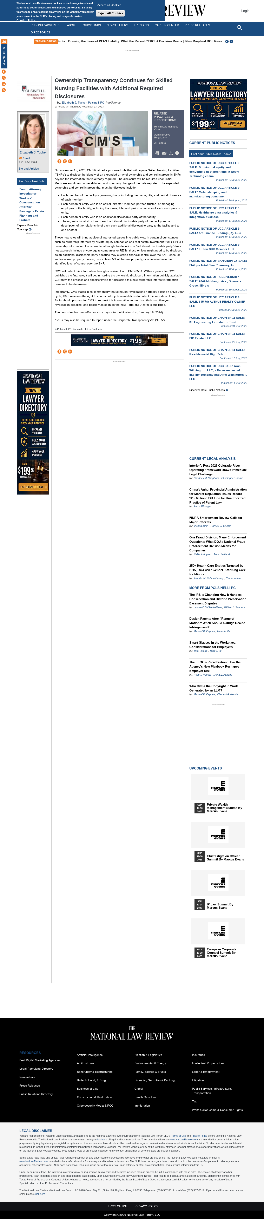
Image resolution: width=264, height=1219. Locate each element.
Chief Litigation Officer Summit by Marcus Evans (225, 857)
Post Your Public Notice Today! (211, 154)
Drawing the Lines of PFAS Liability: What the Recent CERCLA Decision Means (117, 41)
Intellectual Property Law (208, 1063)
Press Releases (29, 1085)
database (102, 1139)
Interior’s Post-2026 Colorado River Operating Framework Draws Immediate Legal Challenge (218, 470)
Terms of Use (178, 1135)
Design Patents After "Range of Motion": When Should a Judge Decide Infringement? (217, 623)
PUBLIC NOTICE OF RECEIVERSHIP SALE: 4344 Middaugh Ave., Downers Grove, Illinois (215, 281)
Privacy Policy (199, 1135)
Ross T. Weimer (202, 674)
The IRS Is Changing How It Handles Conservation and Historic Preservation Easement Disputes (217, 599)
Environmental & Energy (150, 1063)
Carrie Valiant (233, 578)
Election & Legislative (148, 1054)
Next (232, 41)
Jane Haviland (221, 554)
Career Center (167, 25)
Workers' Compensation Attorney (29, 202)
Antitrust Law (85, 1063)
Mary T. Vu (216, 650)
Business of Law (87, 1088)
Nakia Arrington (202, 554)
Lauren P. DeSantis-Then (208, 607)
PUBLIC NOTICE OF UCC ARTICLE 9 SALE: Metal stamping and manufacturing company (214, 192)
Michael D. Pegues (204, 631)
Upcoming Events (205, 768)
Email (26, 158)
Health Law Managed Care (166, 128)
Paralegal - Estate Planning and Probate (31, 216)
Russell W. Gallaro (221, 526)
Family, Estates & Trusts (150, 1071)
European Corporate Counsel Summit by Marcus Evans (221, 953)
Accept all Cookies (109, 5)
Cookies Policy (25, 20)
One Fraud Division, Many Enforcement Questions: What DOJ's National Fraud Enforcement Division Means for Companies (217, 544)
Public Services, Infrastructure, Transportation (212, 1091)
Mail (165, 153)
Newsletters (117, 25)
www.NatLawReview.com (184, 1139)
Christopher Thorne (232, 478)
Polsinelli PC (96, 102)
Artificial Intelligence (90, 1054)
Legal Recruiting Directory (36, 1068)
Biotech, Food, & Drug (91, 1080)
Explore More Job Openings (27, 227)
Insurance (198, 1054)
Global (138, 1088)
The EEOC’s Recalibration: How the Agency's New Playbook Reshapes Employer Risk (214, 666)
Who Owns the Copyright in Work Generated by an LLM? (213, 688)
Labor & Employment (205, 1071)
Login (245, 11)
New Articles (4, 56)
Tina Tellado (200, 650)
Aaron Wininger (202, 506)
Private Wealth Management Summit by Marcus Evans (224, 808)
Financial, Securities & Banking (154, 1080)
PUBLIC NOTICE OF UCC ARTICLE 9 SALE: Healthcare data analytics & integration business (214, 212)
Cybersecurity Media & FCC (95, 1105)
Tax (194, 1101)
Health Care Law (145, 1097)
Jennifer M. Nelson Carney (209, 578)
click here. (40, 1194)
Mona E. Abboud (222, 674)
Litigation (198, 1080)
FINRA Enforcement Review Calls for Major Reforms (215, 520)
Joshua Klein (201, 526)
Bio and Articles (29, 168)
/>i (178, 153)
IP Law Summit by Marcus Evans (220, 906)
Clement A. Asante (227, 694)
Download (171, 153)
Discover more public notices (207, 390)
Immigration (142, 1105)
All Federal (160, 143)
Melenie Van (224, 631)
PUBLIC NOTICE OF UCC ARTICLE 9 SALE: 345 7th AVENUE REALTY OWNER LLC (217, 302)
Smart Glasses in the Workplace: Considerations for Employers (212, 645)
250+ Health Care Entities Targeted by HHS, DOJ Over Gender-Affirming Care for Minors (217, 570)
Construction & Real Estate (94, 1097)
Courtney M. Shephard (206, 478)
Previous (227, 41)
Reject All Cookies (110, 13)
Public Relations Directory (36, 1094)
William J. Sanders (234, 607)
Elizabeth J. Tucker (33, 152)
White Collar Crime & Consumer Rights (217, 1110)
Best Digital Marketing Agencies (39, 1060)
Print (158, 153)
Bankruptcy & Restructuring (95, 1071)
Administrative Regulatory (162, 136)
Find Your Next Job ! (32, 181)
